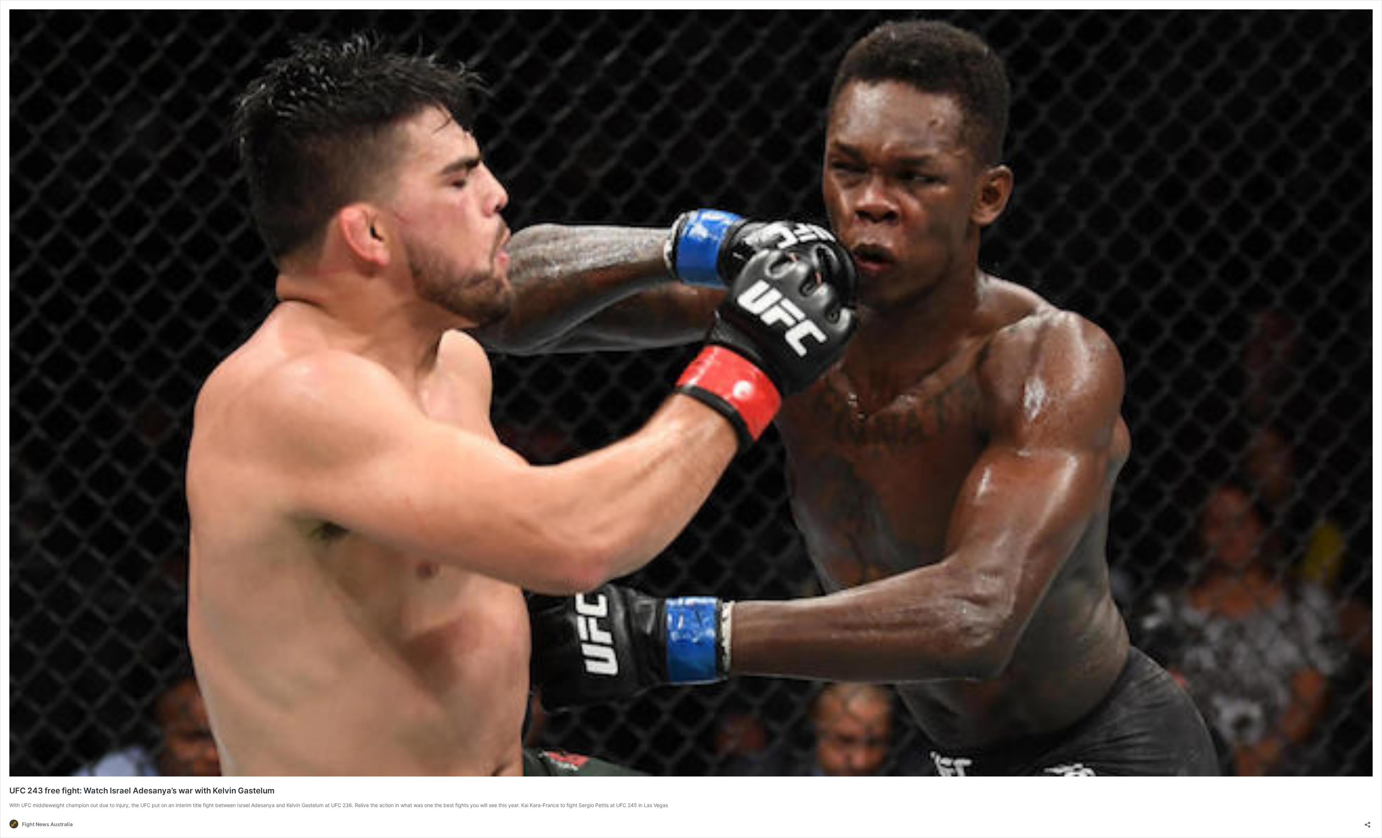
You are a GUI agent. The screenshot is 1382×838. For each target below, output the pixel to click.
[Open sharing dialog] (1368, 822)
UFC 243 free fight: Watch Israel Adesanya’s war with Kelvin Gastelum (142, 790)
